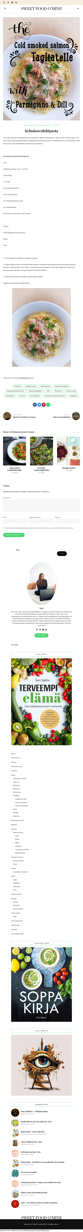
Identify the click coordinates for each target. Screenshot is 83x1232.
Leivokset (18, 846)
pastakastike (10, 396)
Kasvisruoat (17, 792)
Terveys (13, 762)
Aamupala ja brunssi (19, 779)
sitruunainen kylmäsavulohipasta (55, 396)
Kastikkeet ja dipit (21, 799)
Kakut (17, 836)
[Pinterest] (44, 405)
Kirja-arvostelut (18, 909)
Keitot (15, 809)
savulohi (22, 396)
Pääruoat (32, 125)
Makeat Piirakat (20, 853)
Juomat (13, 868)
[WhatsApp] (48, 405)
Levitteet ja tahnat (21, 802)
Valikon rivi (36, 629)
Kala (25, 125)
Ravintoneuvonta (16, 766)
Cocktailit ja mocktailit (20, 872)
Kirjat (14, 916)
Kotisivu (57, 517)
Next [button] (78, 432)
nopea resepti (71, 391)
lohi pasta (59, 391)
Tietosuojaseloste (17, 921)
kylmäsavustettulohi (36, 391)
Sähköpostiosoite (35, 517)
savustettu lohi (35, 396)
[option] (14, 455)
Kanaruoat (16, 785)
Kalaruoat (16, 789)
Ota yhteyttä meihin (17, 934)
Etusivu (13, 754)
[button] (78, 3)
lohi (49, 391)
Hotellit (15, 902)
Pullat (17, 839)
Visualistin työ (15, 758)
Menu (78, 9)
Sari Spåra (14, 645)
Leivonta (14, 829)
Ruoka (13, 775)
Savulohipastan (23, 378)
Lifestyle (14, 899)
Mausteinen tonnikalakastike (14, 469)
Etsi (17, 550)
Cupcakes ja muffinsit (22, 849)
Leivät (15, 864)
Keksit (17, 843)
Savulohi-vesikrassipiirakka (41, 469)
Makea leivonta (18, 832)
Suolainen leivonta (17, 857)
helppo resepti (31, 386)
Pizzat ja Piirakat (18, 861)
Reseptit (56, 125)
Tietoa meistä (15, 913)
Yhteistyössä (15, 925)
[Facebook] (35, 405)
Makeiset (14, 825)
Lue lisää (41, 635)
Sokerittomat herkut (17, 820)
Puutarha (14, 771)
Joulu (14, 890)
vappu (15, 880)
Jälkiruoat (16, 816)
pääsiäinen (16, 883)
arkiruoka (18, 386)
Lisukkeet (16, 796)
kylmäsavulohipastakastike (16, 391)
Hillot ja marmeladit (21, 806)
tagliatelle (74, 396)
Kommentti (7, 498)
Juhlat (13, 876)
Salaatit (15, 813)
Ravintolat (16, 905)
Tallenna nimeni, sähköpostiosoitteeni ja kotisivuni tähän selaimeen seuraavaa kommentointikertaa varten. (39, 528)
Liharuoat (16, 782)
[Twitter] (39, 405)
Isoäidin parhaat (16, 894)
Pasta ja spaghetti (44, 125)
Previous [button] (74, 432)
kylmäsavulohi (46, 386)
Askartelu (14, 929)
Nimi (5, 517)
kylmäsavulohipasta (62, 386)
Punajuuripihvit (68, 468)
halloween (16, 886)
